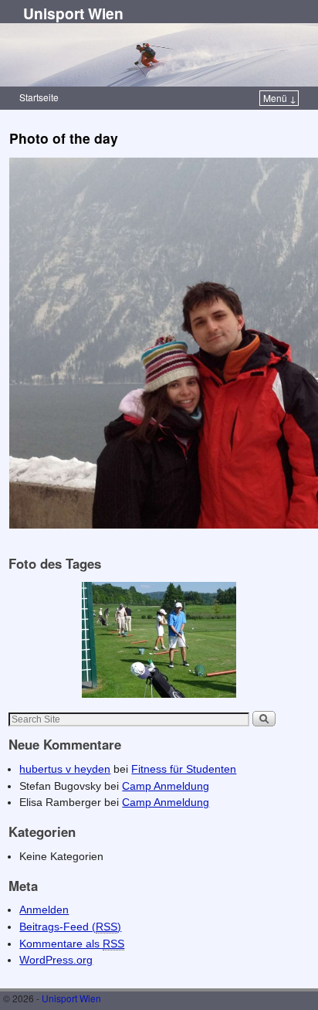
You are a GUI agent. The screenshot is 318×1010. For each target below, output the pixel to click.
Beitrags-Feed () (70, 926)
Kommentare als (71, 943)
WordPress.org (56, 960)
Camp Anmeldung (165, 786)
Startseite (39, 97)
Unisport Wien (73, 13)
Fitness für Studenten (183, 769)
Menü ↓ (279, 97)
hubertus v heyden (64, 769)
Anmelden (44, 909)
